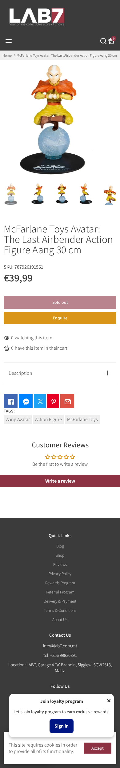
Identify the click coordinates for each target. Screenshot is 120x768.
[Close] (109, 701)
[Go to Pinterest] (53, 401)
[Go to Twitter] (40, 401)
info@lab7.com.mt (60, 646)
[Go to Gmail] (67, 401)
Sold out (60, 302)
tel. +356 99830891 (60, 655)
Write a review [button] (60, 481)
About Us (60, 619)
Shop (60, 555)
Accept (97, 748)
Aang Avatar (18, 419)
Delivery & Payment (60, 601)
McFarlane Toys (82, 419)
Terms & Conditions (60, 610)
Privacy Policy (60, 573)
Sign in (61, 726)
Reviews (60, 564)
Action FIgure (48, 419)
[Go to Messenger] (26, 401)
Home (7, 55)
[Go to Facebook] (11, 401)
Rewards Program (60, 582)
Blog (60, 546)
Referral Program (60, 592)
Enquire (60, 318)
